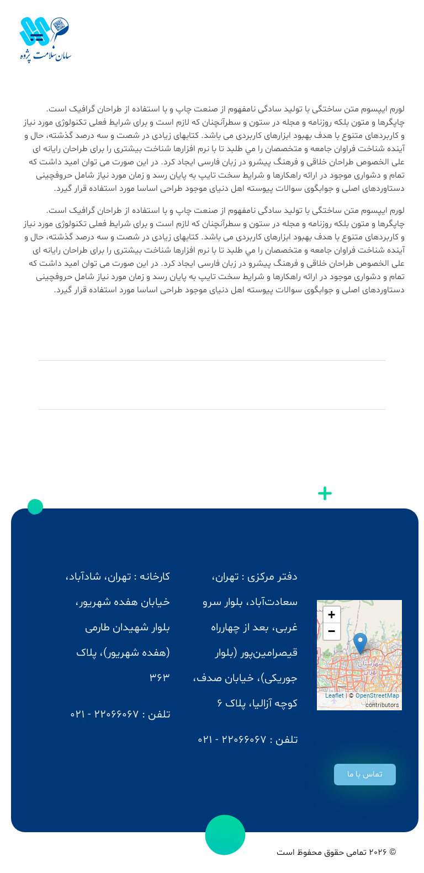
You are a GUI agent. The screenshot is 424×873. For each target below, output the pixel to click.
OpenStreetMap (377, 696)
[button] (365, 774)
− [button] (331, 631)
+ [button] (331, 615)
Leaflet (334, 696)
